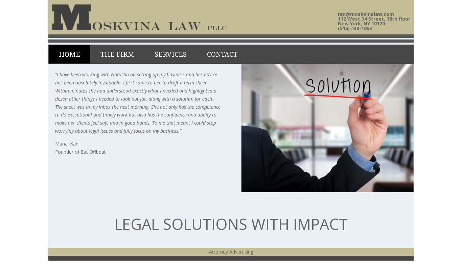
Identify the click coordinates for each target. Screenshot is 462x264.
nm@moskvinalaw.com (366, 14)
